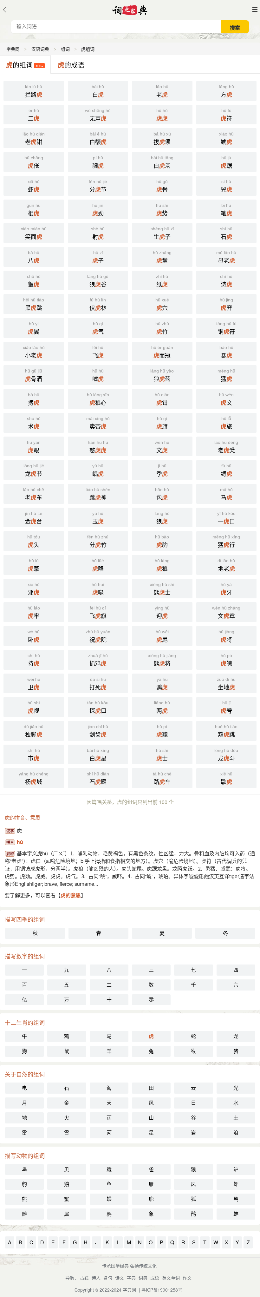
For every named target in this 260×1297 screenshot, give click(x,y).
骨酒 (33, 375)
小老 (34, 352)
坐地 (226, 684)
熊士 (162, 589)
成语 (154, 1277)
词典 (143, 1277)
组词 (65, 49)
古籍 (84, 1277)
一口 (226, 518)
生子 (162, 233)
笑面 (34, 233)
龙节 (33, 470)
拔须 (162, 138)
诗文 (119, 1277)
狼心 (98, 399)
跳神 (98, 494)
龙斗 (226, 755)
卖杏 (98, 423)
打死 (98, 684)
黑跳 (33, 304)
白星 (98, 755)
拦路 (33, 91)
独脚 (33, 731)
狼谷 (97, 281)
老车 (33, 494)
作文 (187, 1277)
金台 (33, 518)
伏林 (98, 304)
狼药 (162, 375)
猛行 (226, 541)
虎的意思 (71, 895)
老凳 (226, 447)
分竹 (97, 541)
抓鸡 (98, 660)
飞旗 (98, 612)
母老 (226, 257)
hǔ (20, 842)
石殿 (98, 778)
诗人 (96, 1277)
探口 (97, 707)
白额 (98, 138)
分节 (98, 186)
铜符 (226, 328)
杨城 (34, 778)
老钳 (34, 138)
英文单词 (171, 1277)
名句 (107, 1277)
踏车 (162, 778)
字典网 (13, 49)
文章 (226, 612)
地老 (226, 565)
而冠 (162, 352)
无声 (98, 115)
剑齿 (98, 731)
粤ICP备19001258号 (161, 1290)
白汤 (162, 162)
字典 (131, 1277)
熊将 (162, 660)
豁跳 (226, 731)
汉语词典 (40, 49)
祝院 (98, 636)
